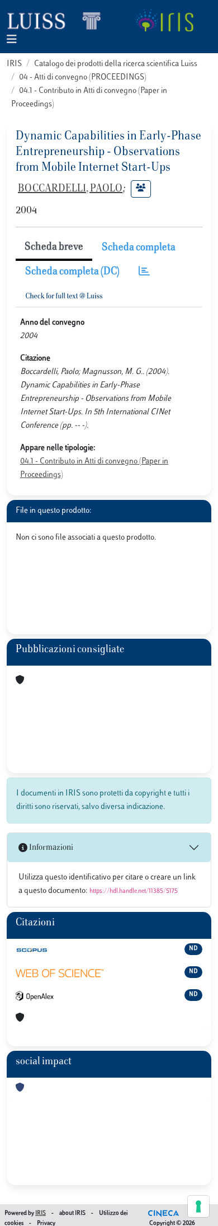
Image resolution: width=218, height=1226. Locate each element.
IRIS (14, 64)
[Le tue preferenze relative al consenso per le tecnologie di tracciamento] (198, 1206)
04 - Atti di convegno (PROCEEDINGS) (82, 77)
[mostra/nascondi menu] (12, 40)
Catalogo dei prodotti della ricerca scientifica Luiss (115, 64)
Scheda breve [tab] (54, 247)
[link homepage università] (164, 20)
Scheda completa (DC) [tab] (72, 272)
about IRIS (72, 1213)
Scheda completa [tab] (139, 248)
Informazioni (50, 848)
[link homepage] (59, 20)
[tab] (144, 272)
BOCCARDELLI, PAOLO (70, 189)
